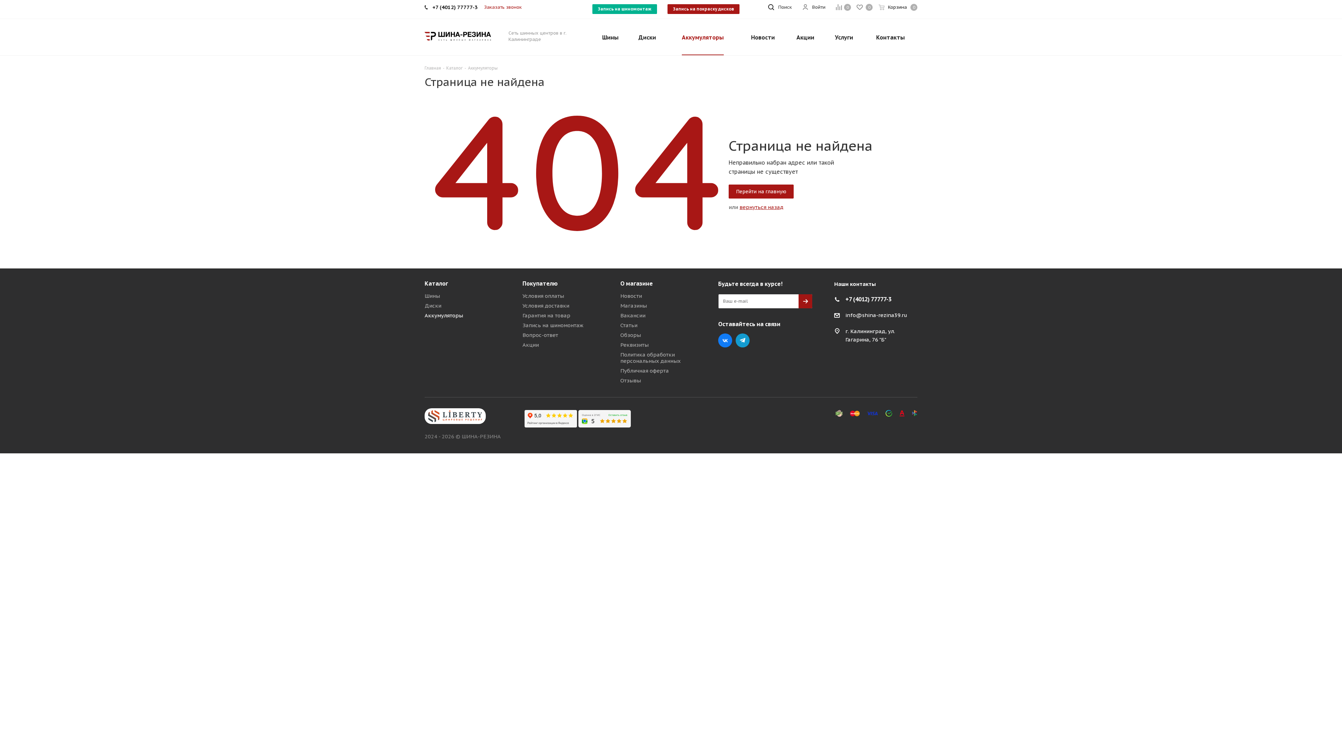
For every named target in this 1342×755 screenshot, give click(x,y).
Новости (631, 296)
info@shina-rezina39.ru (876, 315)
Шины (432, 296)
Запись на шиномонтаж (624, 9)
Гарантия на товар (546, 315)
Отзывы (630, 380)
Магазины (633, 305)
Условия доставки (545, 305)
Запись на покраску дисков (703, 9)
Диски (433, 305)
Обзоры (630, 335)
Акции (530, 344)
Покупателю (540, 283)
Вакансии (632, 315)
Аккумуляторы (444, 315)
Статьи (628, 325)
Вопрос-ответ (540, 335)
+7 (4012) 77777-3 (868, 299)
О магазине (636, 283)
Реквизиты (634, 344)
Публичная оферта (644, 370)
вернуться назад (761, 207)
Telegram (743, 340)
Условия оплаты (543, 296)
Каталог (436, 283)
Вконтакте (725, 340)
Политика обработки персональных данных (650, 357)
